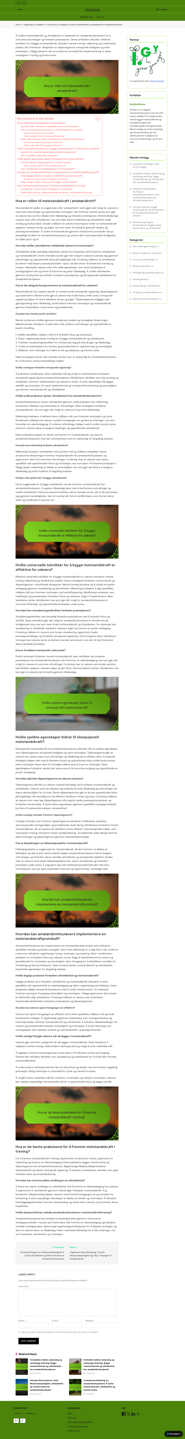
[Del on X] (128, 1414)
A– (24, 2)
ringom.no (92, 9)
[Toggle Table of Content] (96, 119)
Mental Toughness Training (146, 253)
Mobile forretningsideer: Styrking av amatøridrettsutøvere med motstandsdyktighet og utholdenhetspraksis (146, 194)
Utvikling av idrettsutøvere (146, 292)
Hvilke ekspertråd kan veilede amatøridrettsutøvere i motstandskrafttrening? (56, 192)
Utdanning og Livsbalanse (145, 285)
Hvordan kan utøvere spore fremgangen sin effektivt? (46, 179)
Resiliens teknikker (142, 266)
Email (55, 1320)
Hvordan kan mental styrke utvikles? (39, 133)
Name (22, 1320)
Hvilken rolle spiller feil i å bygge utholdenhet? (43, 145)
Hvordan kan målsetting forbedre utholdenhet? (43, 142)
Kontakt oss (86, 17)
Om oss (100, 17)
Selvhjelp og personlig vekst (146, 272)
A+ (18, 2)
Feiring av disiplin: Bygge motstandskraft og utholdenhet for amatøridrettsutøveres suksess (148, 211)
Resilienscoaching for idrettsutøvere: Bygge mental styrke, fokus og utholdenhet (147, 225)
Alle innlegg (161, 9)
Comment (24, 1286)
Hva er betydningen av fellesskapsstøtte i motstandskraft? (48, 168)
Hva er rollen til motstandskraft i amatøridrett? (41, 123)
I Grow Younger (156, 81)
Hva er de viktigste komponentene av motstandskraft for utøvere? (51, 129)
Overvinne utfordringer (144, 259)
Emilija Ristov (137, 104)
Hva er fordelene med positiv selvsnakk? (39, 155)
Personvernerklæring (78, 1426)
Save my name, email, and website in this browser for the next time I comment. (60, 1332)
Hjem (20, 9)
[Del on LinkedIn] (133, 1414)
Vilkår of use (73, 1431)
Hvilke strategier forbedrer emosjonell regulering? (44, 136)
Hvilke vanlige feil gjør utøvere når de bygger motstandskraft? (49, 182)
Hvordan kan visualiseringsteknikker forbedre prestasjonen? (49, 152)
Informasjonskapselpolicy (80, 1422)
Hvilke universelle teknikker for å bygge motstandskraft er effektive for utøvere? (58, 148)
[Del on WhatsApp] (138, 1414)
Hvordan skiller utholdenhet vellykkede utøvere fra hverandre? (50, 126)
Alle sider (72, 1418)
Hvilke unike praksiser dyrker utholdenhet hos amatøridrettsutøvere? (53, 139)
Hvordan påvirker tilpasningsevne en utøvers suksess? (46, 162)
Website (90, 1320)
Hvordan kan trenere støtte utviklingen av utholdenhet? (47, 189)
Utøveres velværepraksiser (146, 298)
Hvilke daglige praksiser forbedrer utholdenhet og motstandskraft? (52, 176)
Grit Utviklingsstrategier (144, 246)
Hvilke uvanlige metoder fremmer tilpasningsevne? (45, 166)
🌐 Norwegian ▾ (174, 1434)
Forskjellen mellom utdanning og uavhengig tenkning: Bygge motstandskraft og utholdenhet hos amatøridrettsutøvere (149, 178)
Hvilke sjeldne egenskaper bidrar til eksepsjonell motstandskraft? (50, 158)
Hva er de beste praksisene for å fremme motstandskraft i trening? (51, 185)
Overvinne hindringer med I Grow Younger (146, 165)
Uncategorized (140, 279)
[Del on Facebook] (124, 1414)
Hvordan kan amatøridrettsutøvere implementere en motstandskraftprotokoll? (58, 172)
